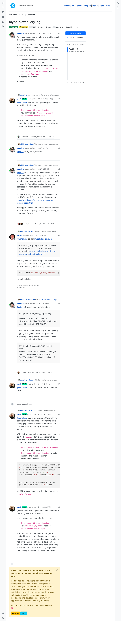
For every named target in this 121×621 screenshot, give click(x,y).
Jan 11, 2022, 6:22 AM (42, 414)
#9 (59, 507)
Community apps (83, 5)
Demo (95, 5)
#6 (59, 303)
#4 (59, 169)
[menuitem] (118, 3)
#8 (59, 414)
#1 (59, 33)
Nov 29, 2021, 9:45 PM (40, 33)
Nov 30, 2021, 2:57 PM (40, 169)
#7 (59, 384)
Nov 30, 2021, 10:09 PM (41, 303)
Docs (101, 5)
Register (15, 613)
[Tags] (3, 12)
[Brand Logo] (13, 6)
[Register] (118, 7)
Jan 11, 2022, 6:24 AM (42, 507)
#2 (59, 99)
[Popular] (3, 17)
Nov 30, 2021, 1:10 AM (40, 148)
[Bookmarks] (3, 22)
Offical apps (68, 5)
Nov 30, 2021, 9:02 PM (38, 235)
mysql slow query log (44, 239)
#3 (59, 148)
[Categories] (3, 3)
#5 (59, 235)
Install (108, 5)
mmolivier (21, 33)
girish (19, 99)
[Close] (57, 570)
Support (24, 27)
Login (24, 613)
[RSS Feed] (77, 27)
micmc (19, 235)
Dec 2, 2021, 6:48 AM (42, 384)
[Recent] (3, 7)
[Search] (3, 26)
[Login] (118, 3)
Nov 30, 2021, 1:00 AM (42, 99)
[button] (3, 613)
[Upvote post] (54, 87)
